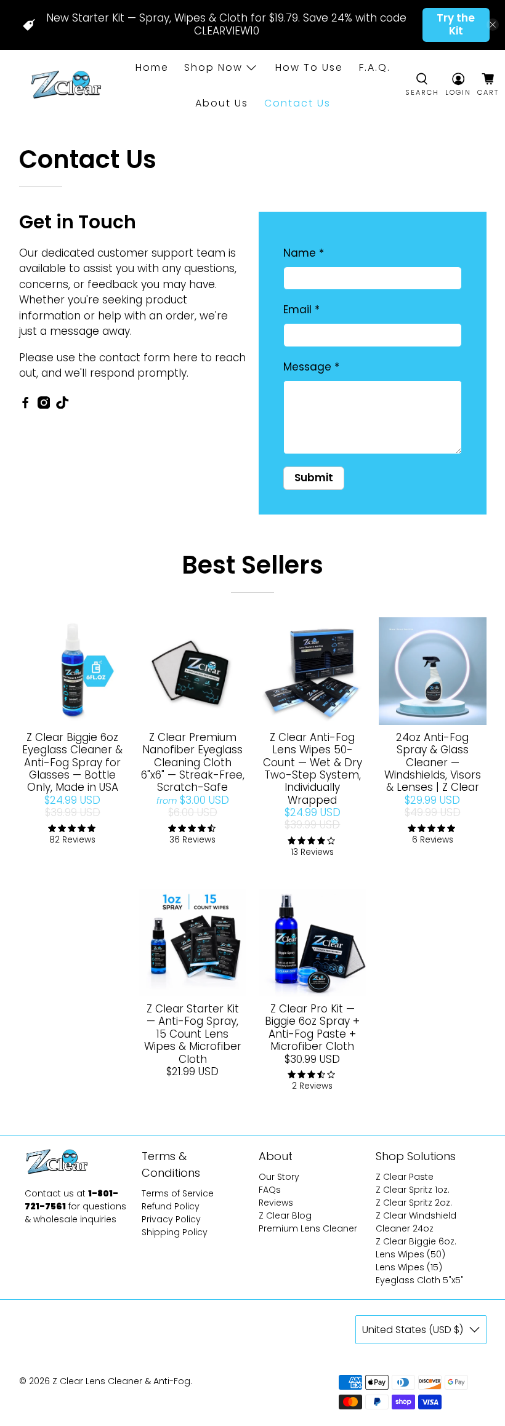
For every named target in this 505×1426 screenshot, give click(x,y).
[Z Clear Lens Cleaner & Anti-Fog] (65, 85)
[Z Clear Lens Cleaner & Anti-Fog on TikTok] (62, 405)
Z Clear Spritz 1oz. (413, 1190)
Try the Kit (456, 24)
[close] (493, 24)
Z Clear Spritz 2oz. (414, 1202)
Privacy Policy (171, 1219)
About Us (221, 103)
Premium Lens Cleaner (308, 1228)
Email (301, 309)
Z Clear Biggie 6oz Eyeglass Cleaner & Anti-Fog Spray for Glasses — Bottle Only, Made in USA (72, 762)
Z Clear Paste (405, 1177)
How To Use (309, 67)
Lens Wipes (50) (410, 1254)
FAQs (270, 1190)
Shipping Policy (175, 1232)
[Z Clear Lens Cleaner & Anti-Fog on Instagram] (44, 405)
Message (311, 366)
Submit (313, 477)
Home (152, 67)
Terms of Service (178, 1193)
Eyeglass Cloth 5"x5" (420, 1280)
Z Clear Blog (285, 1215)
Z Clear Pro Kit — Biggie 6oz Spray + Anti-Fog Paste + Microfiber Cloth (312, 1027)
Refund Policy (171, 1206)
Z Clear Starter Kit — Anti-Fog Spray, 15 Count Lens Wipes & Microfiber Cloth (192, 1034)
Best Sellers (252, 565)
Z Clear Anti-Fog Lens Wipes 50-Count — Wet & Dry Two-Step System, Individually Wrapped (312, 768)
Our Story (279, 1177)
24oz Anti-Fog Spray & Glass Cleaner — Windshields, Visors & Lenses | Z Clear (432, 762)
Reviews (276, 1202)
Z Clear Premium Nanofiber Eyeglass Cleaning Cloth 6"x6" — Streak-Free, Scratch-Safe (192, 762)
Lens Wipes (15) (409, 1267)
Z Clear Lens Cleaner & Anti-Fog (121, 1381)
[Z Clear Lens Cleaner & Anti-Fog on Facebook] (25, 405)
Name (303, 253)
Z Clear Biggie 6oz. (416, 1241)
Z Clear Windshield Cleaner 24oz (416, 1222)
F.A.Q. (374, 67)
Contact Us (297, 103)
